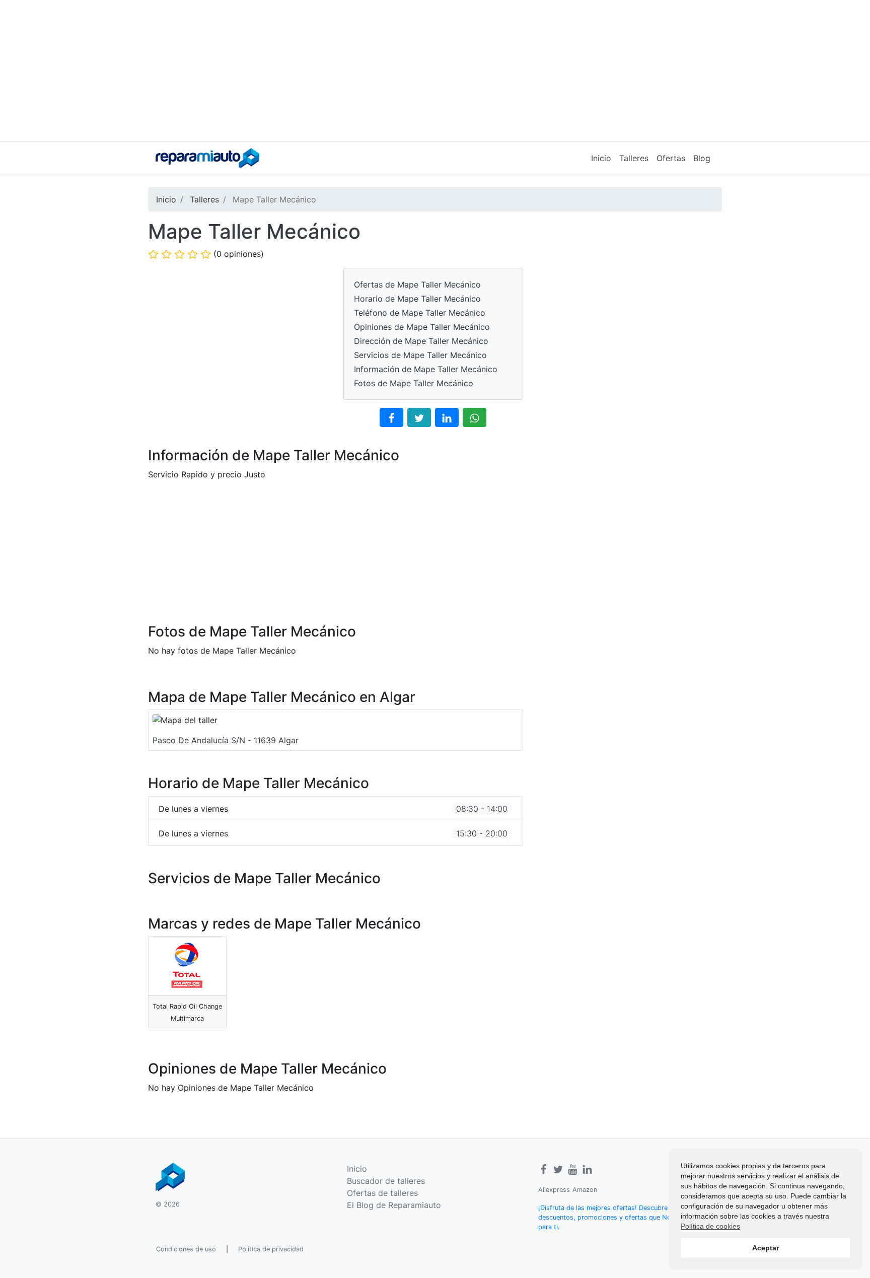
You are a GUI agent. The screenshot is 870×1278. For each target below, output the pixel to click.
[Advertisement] (435, 70)
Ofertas (671, 158)
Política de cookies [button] (710, 1226)
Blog (701, 158)
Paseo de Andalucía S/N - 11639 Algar (226, 740)
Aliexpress (554, 1189)
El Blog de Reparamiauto (394, 1205)
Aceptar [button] (765, 1248)
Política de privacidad (271, 1249)
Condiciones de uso (186, 1249)
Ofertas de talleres (382, 1193)
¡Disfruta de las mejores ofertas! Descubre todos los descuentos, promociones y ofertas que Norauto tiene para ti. (621, 1217)
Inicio (601, 158)
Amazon (584, 1189)
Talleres (633, 158)
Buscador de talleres (386, 1181)
